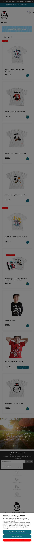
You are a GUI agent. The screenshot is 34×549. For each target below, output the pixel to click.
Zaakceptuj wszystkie (17, 540)
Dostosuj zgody (17, 536)
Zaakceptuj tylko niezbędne (17, 532)
